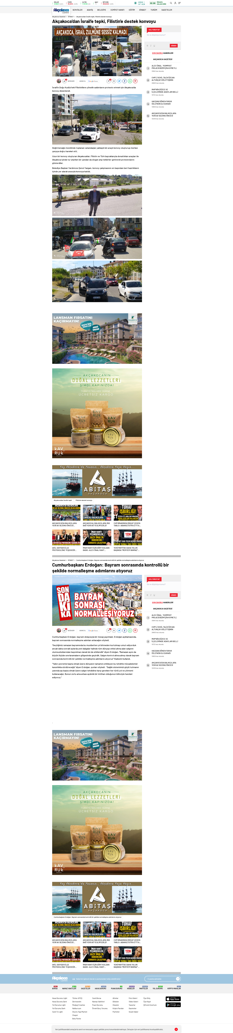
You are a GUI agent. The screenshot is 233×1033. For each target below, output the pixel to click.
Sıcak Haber (133, 1012)
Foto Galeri (133, 998)
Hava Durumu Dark (59, 1001)
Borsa (55, 988)
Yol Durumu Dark (58, 1008)
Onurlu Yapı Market (79, 1012)
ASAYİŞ (90, 10)
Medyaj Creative (78, 1005)
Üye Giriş (146, 998)
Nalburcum (76, 1008)
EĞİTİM (132, 10)
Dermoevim (76, 1001)
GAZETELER (167, 10)
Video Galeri (133, 1001)
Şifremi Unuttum (150, 1005)
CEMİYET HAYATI (117, 10)
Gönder (173, 45)
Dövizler (116, 1001)
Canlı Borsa (96, 998)
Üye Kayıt (147, 1001)
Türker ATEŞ (77, 998)
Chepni (75, 1015)
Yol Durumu (158, 988)
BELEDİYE (101, 10)
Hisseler (131, 988)
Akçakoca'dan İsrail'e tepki (63, 500)
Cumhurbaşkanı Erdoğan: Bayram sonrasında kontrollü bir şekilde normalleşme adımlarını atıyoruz (87, 917)
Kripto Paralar (174, 988)
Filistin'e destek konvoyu (84, 500)
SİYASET (142, 10)
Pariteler (143, 988)
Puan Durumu (116, 988)
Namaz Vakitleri (69, 988)
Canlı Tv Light (57, 1012)
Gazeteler (85, 988)
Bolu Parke (76, 1018)
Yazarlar (132, 1005)
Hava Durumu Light (59, 998)
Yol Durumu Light (59, 1005)
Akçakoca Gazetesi (58, 17)
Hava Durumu (100, 988)
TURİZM (154, 10)
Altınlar (115, 998)
